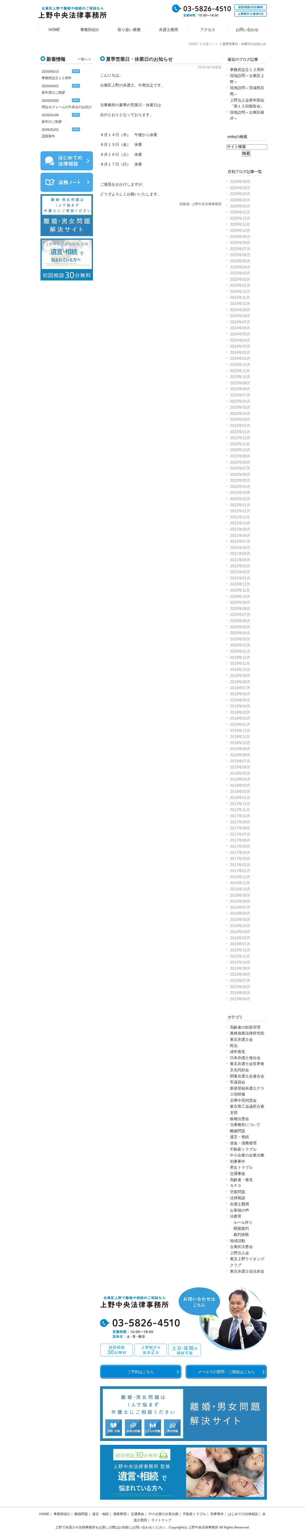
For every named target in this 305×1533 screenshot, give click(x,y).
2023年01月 (240, 432)
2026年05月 (240, 188)
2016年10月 (240, 889)
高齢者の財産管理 (245, 1027)
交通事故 (237, 1174)
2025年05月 (240, 261)
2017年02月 (240, 865)
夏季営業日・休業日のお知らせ (139, 59)
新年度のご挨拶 (53, 92)
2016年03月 (240, 932)
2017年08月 (240, 828)
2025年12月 (240, 218)
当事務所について (245, 1125)
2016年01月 (240, 944)
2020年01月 (240, 651)
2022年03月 (240, 493)
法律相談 (237, 1198)
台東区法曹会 (241, 1247)
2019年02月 (240, 718)
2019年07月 (240, 688)
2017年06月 (240, 840)
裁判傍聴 (241, 1235)
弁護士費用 (168, 30)
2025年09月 (240, 237)
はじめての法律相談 (243, 1514)
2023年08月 (240, 389)
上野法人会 (239, 1253)
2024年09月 (240, 310)
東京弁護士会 (241, 1039)
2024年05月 (240, 334)
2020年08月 (240, 609)
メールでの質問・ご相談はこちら (226, 1372)
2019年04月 (240, 706)
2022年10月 (240, 450)
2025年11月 (240, 224)
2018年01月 (240, 798)
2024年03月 (240, 346)
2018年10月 (240, 743)
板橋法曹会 (239, 1119)
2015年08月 (240, 974)
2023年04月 (240, 413)
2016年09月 (240, 895)
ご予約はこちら (140, 1372)
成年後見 (237, 1052)
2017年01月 (240, 871)
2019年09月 (240, 676)
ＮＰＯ (235, 1186)
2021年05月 (240, 554)
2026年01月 (240, 212)
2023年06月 (240, 401)
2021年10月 (240, 523)
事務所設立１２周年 (247, 70)
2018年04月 (240, 779)
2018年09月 (240, 749)
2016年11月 (240, 883)
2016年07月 (240, 907)
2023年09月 (240, 383)
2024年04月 (240, 340)
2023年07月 (240, 395)
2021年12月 (240, 511)
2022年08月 (240, 462)
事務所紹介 (89, 30)
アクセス (207, 30)
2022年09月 (240, 456)
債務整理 (120, 1514)
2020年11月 (240, 590)
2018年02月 (240, 792)
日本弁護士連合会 (245, 1058)
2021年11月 (240, 517)
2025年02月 (240, 279)
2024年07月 (240, 322)
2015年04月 (240, 999)
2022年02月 (240, 499)
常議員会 (237, 1082)
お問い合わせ (247, 30)
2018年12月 (240, 731)
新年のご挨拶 (52, 121)
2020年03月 (240, 639)
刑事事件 (237, 1161)
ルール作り (243, 1222)
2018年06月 (240, 767)
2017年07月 (240, 834)
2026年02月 (240, 206)
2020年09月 (240, 602)
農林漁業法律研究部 (247, 1033)
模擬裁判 (241, 1228)
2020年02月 (240, 645)
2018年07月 (240, 761)
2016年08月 (240, 901)
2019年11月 (240, 663)
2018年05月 (240, 773)
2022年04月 (240, 487)
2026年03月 (240, 200)
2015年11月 (240, 956)
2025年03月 (240, 273)
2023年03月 (240, 419)
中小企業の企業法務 (247, 1155)
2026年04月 (240, 194)
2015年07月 (240, 981)
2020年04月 (240, 633)
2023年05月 (240, 407)
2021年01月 (240, 578)
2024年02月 (240, 352)
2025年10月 (240, 230)
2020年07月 (240, 615)
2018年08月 (240, 755)
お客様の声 (239, 1210)
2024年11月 (240, 297)
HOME (54, 30)
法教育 (235, 1216)
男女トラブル (241, 1167)
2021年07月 (240, 541)
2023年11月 (240, 371)
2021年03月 (240, 566)
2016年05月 (240, 920)
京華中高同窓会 (243, 1100)
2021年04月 (240, 560)
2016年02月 (240, 938)
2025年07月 (240, 249)
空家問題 (237, 1192)
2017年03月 (240, 859)
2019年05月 (240, 700)
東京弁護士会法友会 (247, 1271)
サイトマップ (161, 1520)
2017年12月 (240, 804)
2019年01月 (240, 724)
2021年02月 (240, 572)
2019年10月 (240, 670)
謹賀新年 (48, 136)
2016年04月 (240, 926)
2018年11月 (240, 737)
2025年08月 (240, 243)
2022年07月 (240, 468)
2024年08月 (240, 316)
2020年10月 (240, 596)
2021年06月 (240, 548)
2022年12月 (240, 438)
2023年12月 (240, 365)
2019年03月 (240, 712)
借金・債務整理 (243, 1143)
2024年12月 (240, 291)
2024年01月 (240, 358)
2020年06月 (240, 621)
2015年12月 (240, 950)
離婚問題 (237, 1131)
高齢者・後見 (241, 1180)
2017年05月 (240, 846)
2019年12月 (240, 657)
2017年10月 (240, 816)
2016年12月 (240, 877)
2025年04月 (240, 267)
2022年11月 (240, 444)
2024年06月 (240, 328)
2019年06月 (240, 694)
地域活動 (237, 1241)
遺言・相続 (239, 1137)
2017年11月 (240, 810)
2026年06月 (240, 182)
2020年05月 (240, 627)
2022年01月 (240, 505)
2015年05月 (240, 993)
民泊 (234, 1046)
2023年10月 (240, 377)
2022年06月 (240, 474)
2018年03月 (240, 785)
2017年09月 (240, 822)
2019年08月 (240, 682)
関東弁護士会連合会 (247, 1076)
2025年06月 (240, 255)
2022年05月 (240, 480)
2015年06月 (240, 987)
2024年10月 (240, 304)
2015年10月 (240, 962)
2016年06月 (240, 913)
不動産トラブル (243, 1149)
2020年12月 (240, 584)
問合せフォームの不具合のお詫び (67, 107)
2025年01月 (240, 285)
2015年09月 (240, 968)
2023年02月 (240, 426)
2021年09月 (240, 529)
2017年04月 (240, 853)
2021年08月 (240, 535)
